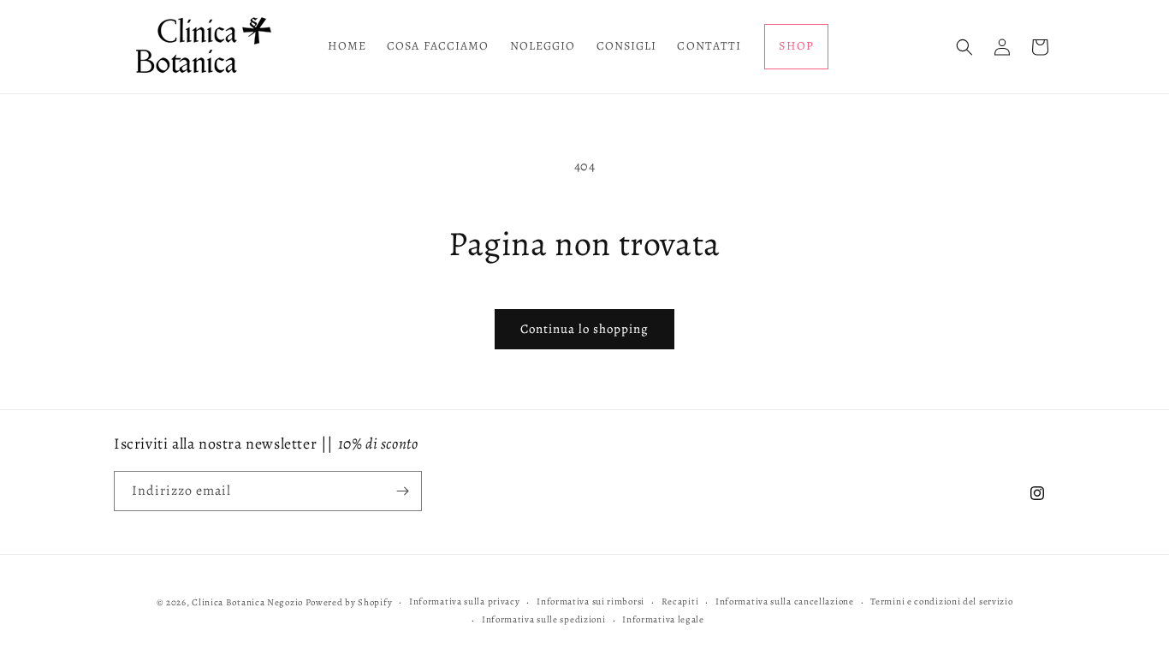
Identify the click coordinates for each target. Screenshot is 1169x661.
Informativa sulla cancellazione (784, 601)
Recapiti (680, 601)
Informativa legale (663, 619)
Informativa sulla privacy (464, 601)
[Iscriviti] (402, 491)
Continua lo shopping (584, 328)
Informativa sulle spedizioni (544, 619)
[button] (964, 47)
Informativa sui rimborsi (590, 601)
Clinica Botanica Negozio (247, 602)
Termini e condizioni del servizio (941, 601)
